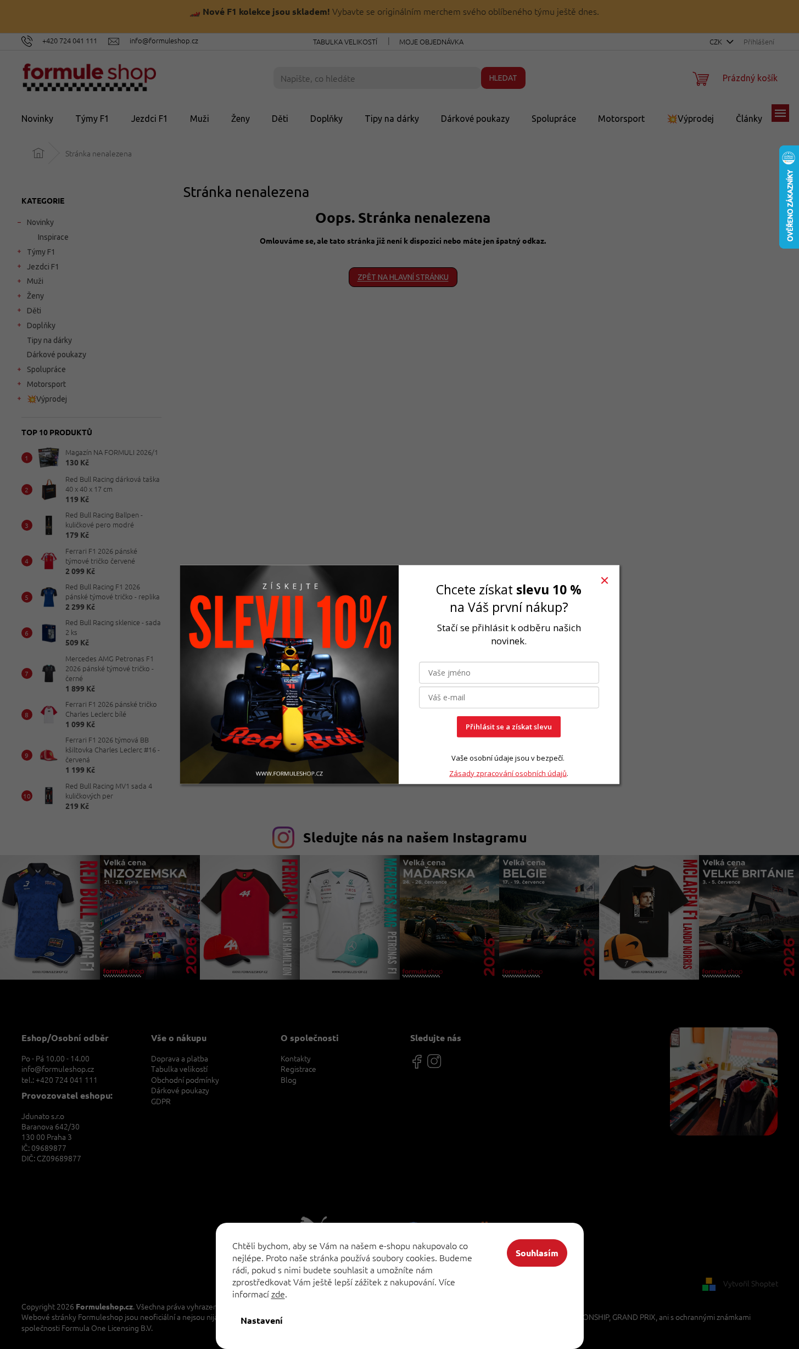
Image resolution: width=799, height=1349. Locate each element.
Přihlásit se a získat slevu (509, 727)
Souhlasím (537, 1252)
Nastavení (262, 1320)
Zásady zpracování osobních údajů (508, 773)
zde (278, 1294)
